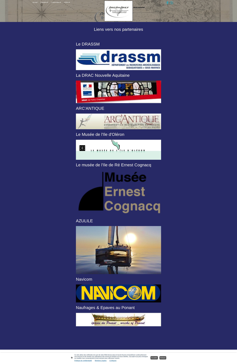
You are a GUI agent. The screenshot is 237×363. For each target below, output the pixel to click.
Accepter (154, 358)
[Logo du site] (118, 11)
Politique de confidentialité (83, 360)
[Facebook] (167, 2)
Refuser (162, 358)
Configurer (112, 360)
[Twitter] (171, 2)
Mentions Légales (100, 360)
